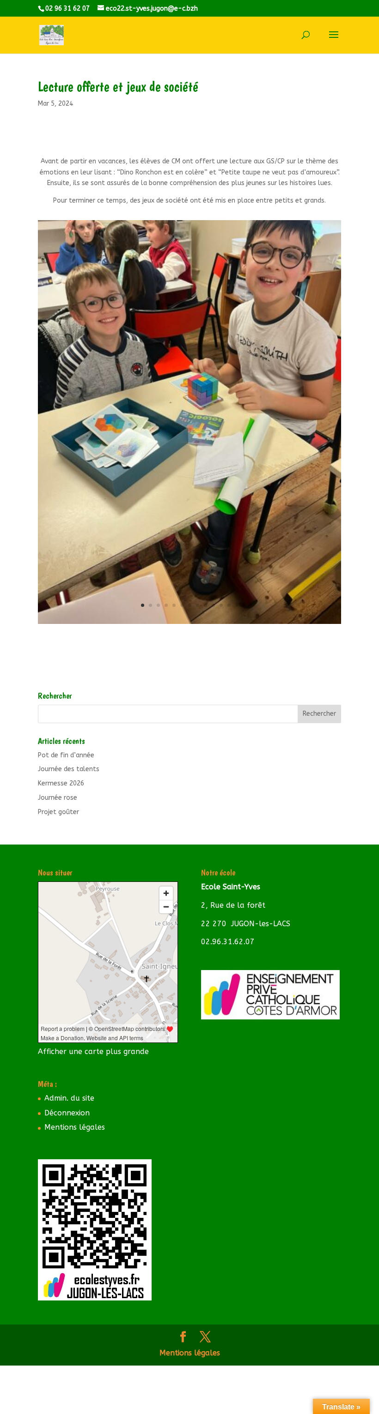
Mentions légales (74, 1127)
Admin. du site (69, 1098)
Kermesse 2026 (61, 783)
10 (213, 605)
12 (229, 605)
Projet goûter (58, 812)
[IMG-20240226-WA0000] (189, 624)
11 (221, 605)
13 (236, 605)
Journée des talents (68, 769)
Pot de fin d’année (66, 755)
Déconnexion (67, 1112)
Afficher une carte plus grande (93, 1051)
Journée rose (57, 798)
